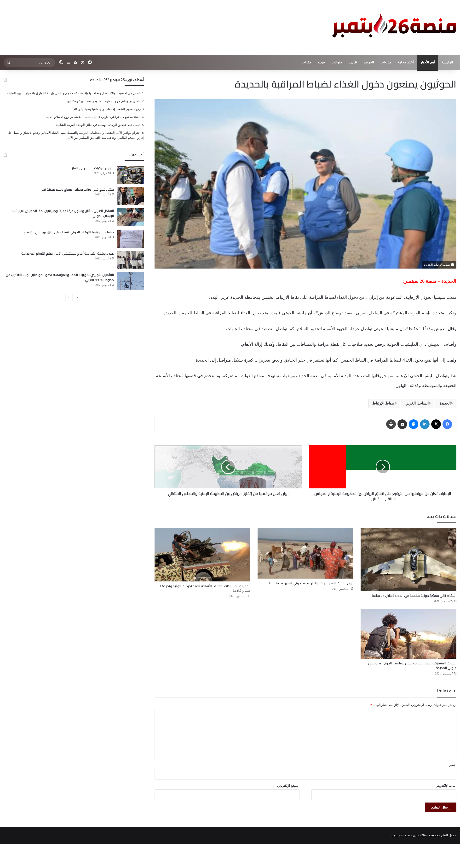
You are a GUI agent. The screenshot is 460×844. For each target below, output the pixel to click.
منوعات (337, 62)
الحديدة (445, 403)
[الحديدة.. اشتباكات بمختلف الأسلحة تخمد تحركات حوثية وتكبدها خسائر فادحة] (202, 555)
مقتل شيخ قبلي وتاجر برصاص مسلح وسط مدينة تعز (77, 189)
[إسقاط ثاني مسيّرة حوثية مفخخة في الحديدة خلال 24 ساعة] (408, 559)
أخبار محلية (406, 62)
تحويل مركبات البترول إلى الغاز (93, 168)
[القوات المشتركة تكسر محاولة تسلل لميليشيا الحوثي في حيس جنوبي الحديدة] (408, 634)
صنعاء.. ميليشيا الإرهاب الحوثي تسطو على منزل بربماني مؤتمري (68, 232)
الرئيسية (447, 62)
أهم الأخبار (427, 62)
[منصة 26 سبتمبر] (392, 28)
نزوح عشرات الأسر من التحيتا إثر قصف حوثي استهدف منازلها (311, 583)
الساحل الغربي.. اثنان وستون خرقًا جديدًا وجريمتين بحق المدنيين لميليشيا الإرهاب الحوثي (63, 213)
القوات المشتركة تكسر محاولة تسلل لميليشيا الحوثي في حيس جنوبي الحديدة (412, 665)
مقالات (306, 62)
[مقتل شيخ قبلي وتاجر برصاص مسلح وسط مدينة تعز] (130, 196)
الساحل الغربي (417, 403)
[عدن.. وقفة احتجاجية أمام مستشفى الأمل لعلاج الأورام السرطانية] (130, 260)
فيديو (321, 62)
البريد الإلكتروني (446, 785)
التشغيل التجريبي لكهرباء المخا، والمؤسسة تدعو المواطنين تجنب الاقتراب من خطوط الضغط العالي (60, 277)
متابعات (386, 62)
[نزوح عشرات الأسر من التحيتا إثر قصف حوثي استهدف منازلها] (305, 553)
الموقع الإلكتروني (288, 785)
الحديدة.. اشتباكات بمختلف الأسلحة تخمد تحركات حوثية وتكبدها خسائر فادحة (205, 588)
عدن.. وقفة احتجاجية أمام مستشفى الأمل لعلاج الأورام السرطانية (67, 253)
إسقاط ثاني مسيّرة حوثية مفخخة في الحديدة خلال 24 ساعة (414, 595)
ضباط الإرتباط (383, 403)
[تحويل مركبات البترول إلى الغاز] (130, 175)
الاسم (452, 765)
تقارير (353, 62)
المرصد (369, 62)
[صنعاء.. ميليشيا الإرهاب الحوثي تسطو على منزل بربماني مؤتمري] (130, 239)
